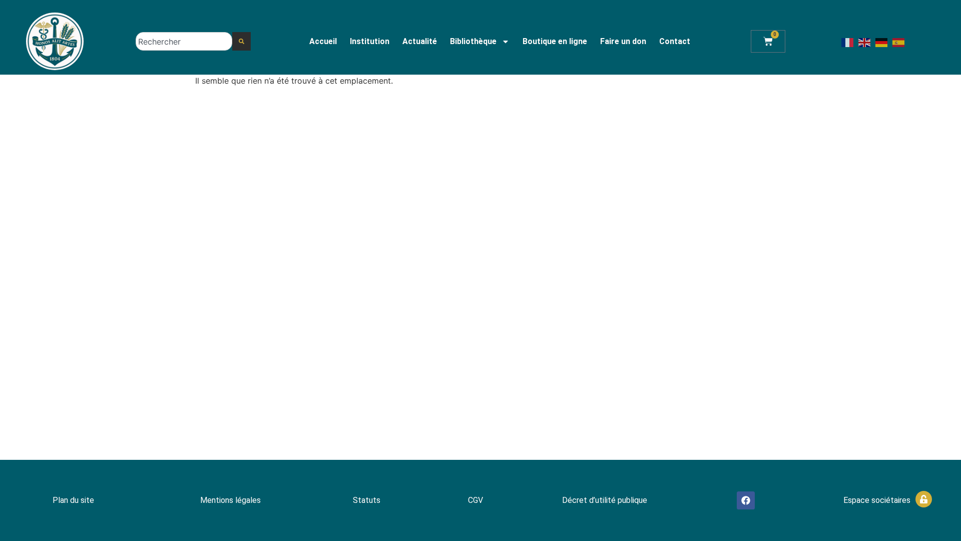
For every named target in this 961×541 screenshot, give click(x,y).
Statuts (366, 500)
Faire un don (623, 41)
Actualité (419, 41)
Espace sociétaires (876, 500)
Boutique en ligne (555, 41)
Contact (674, 41)
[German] (881, 42)
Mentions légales (230, 500)
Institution (369, 41)
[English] (864, 42)
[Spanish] (898, 42)
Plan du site (73, 500)
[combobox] (184, 41)
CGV (475, 500)
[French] (847, 42)
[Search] (241, 41)
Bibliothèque (473, 41)
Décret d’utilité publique (604, 500)
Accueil (323, 41)
